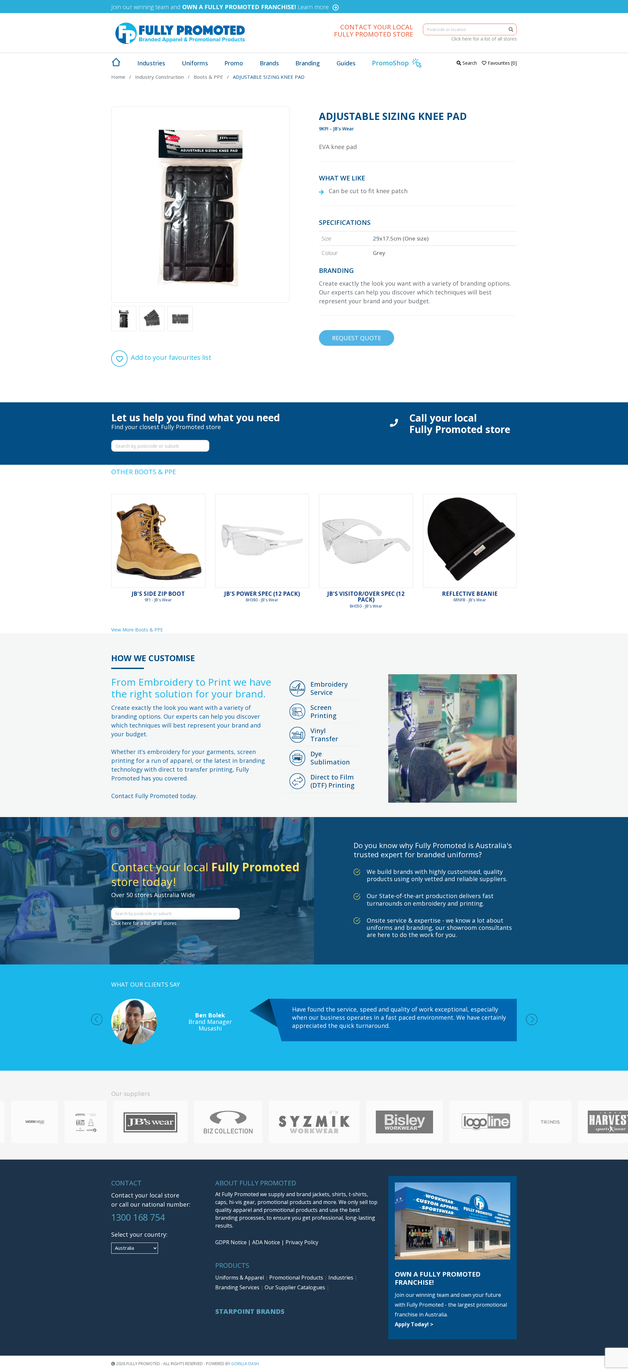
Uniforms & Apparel (240, 1277)
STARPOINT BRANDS (250, 1311)
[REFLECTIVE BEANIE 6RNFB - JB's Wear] (470, 541)
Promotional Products (296, 1277)
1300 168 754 (138, 1217)
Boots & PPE (208, 77)
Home (118, 77)
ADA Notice (266, 1242)
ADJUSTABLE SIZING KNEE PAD (269, 77)
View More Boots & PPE (137, 630)
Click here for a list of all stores (484, 39)
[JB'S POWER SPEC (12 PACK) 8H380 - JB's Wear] (262, 541)
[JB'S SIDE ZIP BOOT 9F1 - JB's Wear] (158, 541)
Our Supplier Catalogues (295, 1287)
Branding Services (238, 1287)
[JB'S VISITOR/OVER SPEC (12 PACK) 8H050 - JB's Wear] (366, 541)
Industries (341, 1277)
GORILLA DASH (245, 1363)
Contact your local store (145, 1195)
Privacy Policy (302, 1242)
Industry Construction (159, 77)
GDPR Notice (231, 1242)
